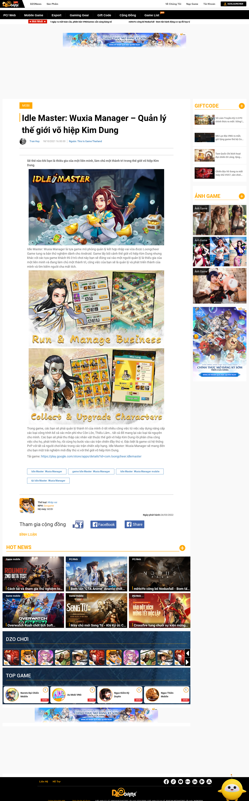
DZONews (36, 4)
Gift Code (104, 15)
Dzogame (49, 505)
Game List (151, 15)
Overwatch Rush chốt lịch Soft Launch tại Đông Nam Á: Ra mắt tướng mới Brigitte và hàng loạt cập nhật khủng (34, 625)
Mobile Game (33, 15)
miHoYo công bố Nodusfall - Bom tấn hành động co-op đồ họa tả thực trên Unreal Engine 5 (101, 21)
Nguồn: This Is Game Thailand (85, 141)
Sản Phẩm (52, 4)
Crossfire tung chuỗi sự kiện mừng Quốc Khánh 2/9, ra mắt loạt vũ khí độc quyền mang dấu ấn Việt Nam (160, 625)
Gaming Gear (79, 15)
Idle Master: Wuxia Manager (46, 471)
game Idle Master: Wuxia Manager (91, 471)
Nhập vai (52, 502)
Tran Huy (34, 141)
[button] (187, 662)
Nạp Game (192, 4)
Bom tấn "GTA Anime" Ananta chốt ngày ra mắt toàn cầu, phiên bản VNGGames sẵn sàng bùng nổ (96, 589)
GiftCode (207, 106)
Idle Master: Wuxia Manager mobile (139, 471)
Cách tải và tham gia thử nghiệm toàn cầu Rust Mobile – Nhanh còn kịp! (35, 589)
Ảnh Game (207, 196)
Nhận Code (226, 120)
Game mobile (13, 559)
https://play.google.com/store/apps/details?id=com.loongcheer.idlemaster (91, 456)
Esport (56, 15)
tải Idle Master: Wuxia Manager (48, 480)
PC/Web (73, 559)
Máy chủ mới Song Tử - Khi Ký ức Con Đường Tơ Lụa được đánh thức (99, 625)
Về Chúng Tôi (173, 4)
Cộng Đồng (128, 15)
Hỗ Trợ (56, 781)
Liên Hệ (43, 781)
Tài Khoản (209, 4)
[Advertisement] (124, 75)
